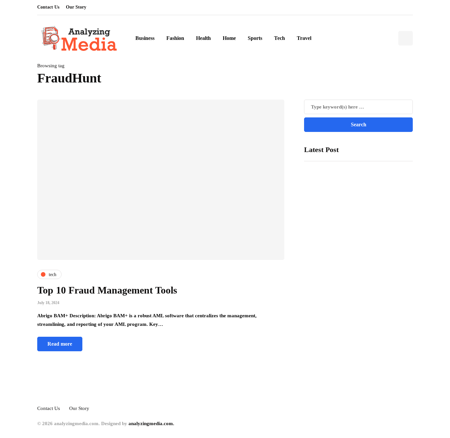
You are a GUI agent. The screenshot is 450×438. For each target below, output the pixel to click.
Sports (255, 38)
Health (203, 38)
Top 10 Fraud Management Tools (107, 290)
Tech (279, 38)
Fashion (175, 38)
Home (229, 38)
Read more (59, 344)
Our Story (76, 7)
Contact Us (48, 7)
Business (145, 38)
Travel (304, 38)
